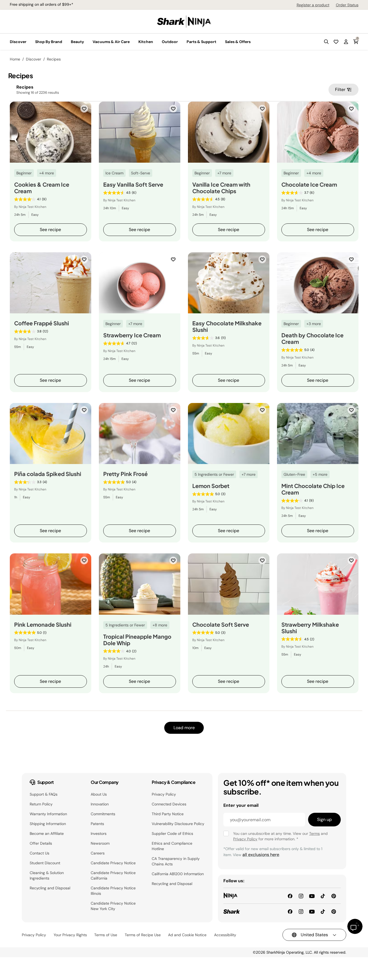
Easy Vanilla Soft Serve (133, 184)
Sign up (324, 819)
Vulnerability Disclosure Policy (178, 823)
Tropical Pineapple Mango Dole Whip (137, 639)
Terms (314, 833)
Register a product (313, 4)
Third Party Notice (168, 813)
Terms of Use (105, 934)
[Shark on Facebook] (290, 911)
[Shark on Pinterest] (333, 911)
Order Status (347, 4)
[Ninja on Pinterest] (333, 895)
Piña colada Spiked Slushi (47, 474)
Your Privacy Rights (70, 934)
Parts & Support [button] (201, 41)
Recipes (54, 59)
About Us (99, 794)
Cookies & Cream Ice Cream (41, 187)
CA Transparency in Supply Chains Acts (176, 861)
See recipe (50, 229)
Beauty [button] (77, 41)
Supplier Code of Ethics (172, 833)
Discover (33, 59)
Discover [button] (18, 41)
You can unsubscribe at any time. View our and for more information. (280, 836)
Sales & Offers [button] (238, 41)
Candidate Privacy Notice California (113, 875)
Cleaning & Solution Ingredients (47, 875)
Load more (184, 727)
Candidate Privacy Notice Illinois (113, 891)
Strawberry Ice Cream (132, 335)
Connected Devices (169, 804)
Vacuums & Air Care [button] (111, 41)
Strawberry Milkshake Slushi (310, 627)
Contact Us (39, 853)
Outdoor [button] (170, 41)
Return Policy (41, 804)
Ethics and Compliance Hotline (172, 846)
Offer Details (41, 843)
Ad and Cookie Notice (187, 934)
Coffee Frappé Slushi (41, 323)
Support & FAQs (43, 794)
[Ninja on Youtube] (312, 895)
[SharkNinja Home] (184, 21)
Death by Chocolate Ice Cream (312, 338)
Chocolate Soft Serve (220, 624)
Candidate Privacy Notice (113, 862)
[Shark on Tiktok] (323, 911)
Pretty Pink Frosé (125, 474)
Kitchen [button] (145, 41)
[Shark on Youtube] (312, 911)
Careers (98, 853)
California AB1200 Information (178, 873)
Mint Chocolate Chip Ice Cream (313, 489)
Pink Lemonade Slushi (42, 624)
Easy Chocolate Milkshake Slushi (226, 326)
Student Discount (45, 862)
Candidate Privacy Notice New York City (113, 906)
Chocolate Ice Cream (309, 184)
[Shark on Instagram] (301, 911)
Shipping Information (48, 823)
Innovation (100, 804)
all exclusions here (260, 854)
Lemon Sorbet (210, 486)
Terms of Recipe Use (143, 934)
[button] (326, 41)
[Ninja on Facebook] (290, 895)
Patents (97, 823)
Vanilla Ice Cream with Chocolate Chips (221, 187)
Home (15, 59)
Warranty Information (48, 813)
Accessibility (225, 934)
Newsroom (100, 843)
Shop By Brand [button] (48, 41)
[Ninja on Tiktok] (323, 895)
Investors (99, 833)
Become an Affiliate (47, 833)
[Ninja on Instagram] (301, 895)
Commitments (103, 813)
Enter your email (240, 805)
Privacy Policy (164, 794)
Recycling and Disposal (50, 888)
